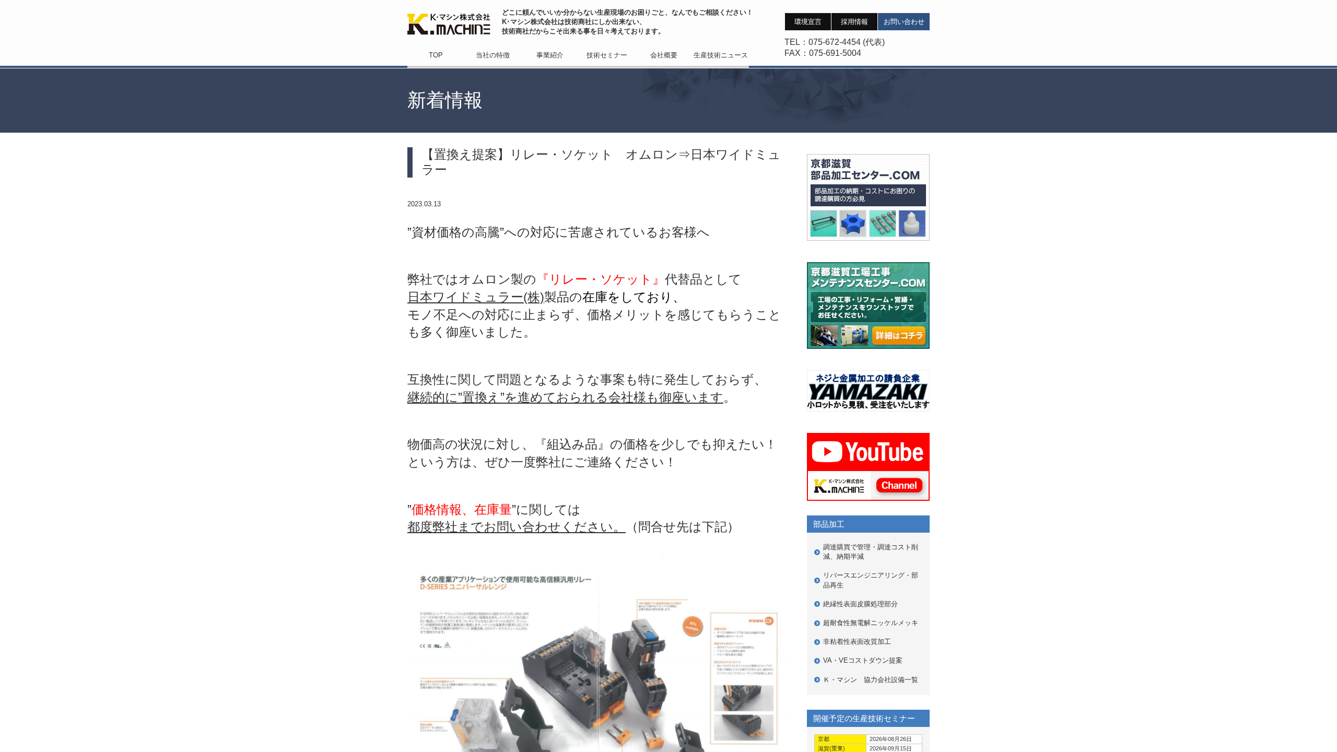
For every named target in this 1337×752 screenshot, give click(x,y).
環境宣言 (808, 22)
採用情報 (854, 22)
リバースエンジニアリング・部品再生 (870, 580)
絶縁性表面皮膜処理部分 (860, 604)
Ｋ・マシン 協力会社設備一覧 (870, 680)
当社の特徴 (493, 55)
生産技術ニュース (721, 55)
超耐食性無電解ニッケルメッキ (870, 623)
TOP (436, 55)
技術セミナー (607, 55)
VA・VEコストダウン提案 (862, 660)
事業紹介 (550, 55)
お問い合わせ (904, 22)
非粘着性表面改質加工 (857, 641)
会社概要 (663, 55)
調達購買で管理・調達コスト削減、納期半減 (870, 551)
